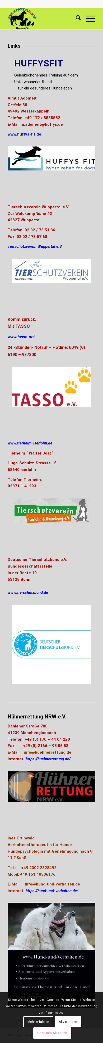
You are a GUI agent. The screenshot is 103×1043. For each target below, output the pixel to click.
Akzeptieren (68, 1022)
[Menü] (88, 18)
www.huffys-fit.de (24, 134)
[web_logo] (43, 18)
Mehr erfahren (38, 1022)
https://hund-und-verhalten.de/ (52, 890)
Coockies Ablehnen (52, 1033)
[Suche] (76, 18)
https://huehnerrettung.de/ (48, 759)
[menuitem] (76, 18)
